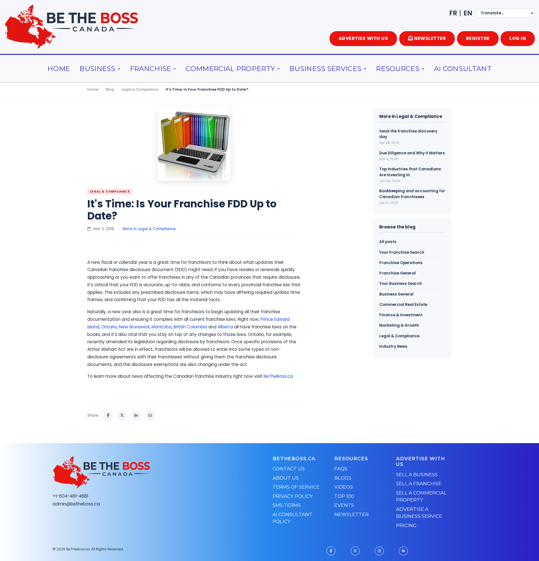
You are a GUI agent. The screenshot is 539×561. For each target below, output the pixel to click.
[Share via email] (150, 416)
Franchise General (397, 273)
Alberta (225, 327)
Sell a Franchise (419, 483)
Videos (343, 487)
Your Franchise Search (401, 252)
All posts (387, 241)
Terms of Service (296, 487)
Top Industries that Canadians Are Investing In (410, 171)
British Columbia (190, 327)
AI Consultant (463, 69)
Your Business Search (400, 283)
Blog (110, 89)
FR (453, 13)
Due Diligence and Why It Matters (412, 153)
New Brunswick (134, 327)
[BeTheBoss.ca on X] (355, 550)
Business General (396, 294)
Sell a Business (417, 474)
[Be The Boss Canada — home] (136, 472)
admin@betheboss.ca (76, 504)
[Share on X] (122, 416)
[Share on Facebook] (108, 416)
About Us (286, 478)
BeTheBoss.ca (278, 376)
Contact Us (289, 468)
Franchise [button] (150, 69)
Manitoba (162, 327)
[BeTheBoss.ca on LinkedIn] (403, 550)
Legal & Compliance (139, 89)
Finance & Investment (400, 315)
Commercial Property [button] (230, 69)
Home (58, 69)
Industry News (393, 346)
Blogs (342, 478)
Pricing (406, 525)
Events (344, 505)
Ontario (109, 327)
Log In (518, 38)
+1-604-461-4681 (70, 496)
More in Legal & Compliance (149, 229)
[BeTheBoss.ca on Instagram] (379, 550)
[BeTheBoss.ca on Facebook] (330, 550)
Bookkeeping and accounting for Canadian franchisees (412, 193)
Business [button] (97, 69)
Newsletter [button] (430, 38)
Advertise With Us (363, 38)
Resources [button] (397, 69)
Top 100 (344, 496)
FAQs (340, 468)
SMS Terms (287, 505)
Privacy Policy (293, 496)
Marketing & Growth (399, 325)
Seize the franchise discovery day (408, 134)
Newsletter (351, 514)
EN (467, 13)
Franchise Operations (400, 262)
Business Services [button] (325, 69)
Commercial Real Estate (403, 304)
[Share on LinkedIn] (136, 416)
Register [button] (478, 38)
